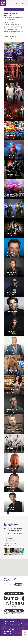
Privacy (5, 624)
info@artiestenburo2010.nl (11, 543)
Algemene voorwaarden (9, 623)
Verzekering (19, 623)
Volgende (19, 513)
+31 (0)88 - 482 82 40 (10, 542)
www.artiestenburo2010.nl (10, 545)
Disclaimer (11, 621)
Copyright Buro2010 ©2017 (15, 624)
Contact (6, 621)
